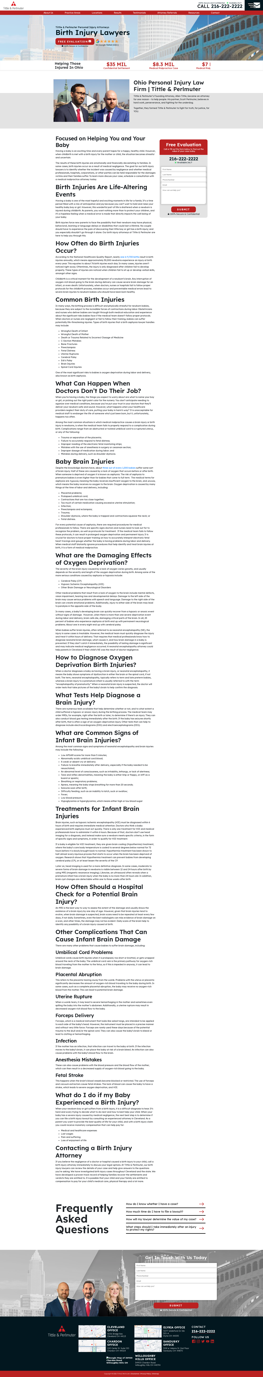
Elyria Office (174, 1327)
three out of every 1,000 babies (119, 467)
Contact (215, 12)
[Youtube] (208, 1341)
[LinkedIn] (212, 1341)
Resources (193, 12)
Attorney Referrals (167, 12)
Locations (97, 12)
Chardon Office (114, 1343)
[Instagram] (198, 1341)
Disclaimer (135, 1374)
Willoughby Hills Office (145, 1357)
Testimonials (139, 12)
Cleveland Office (116, 1328)
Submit (183, 209)
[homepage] (13, 5)
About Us (48, 12)
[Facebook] (194, 1341)
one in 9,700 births (129, 257)
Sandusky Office (171, 1343)
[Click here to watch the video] (91, 100)
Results (117, 12)
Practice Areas (72, 12)
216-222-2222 (226, 6)
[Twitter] (203, 1341)
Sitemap (155, 1374)
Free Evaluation (73, 41)
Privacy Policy (146, 1374)
